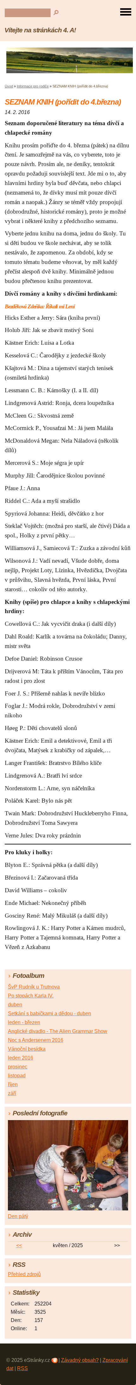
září (12, 1093)
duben (15, 1004)
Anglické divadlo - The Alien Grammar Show (57, 1031)
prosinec (17, 1066)
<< (19, 1245)
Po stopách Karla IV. (30, 995)
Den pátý (18, 1216)
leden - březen (24, 1022)
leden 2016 (20, 1058)
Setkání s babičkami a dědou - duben (49, 1013)
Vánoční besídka (27, 1049)
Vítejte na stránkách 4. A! (40, 30)
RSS (22, 1368)
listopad (17, 1075)
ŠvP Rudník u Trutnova (34, 987)
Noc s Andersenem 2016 (35, 1040)
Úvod (9, 86)
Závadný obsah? (80, 1360)
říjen (13, 1084)
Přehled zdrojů (24, 1274)
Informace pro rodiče (33, 86)
